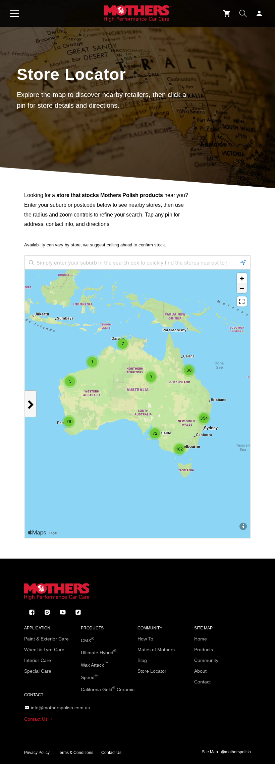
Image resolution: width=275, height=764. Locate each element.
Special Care (37, 671)
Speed (89, 676)
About (200, 671)
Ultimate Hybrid (98, 652)
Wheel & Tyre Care (44, 649)
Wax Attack (94, 664)
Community (206, 660)
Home (200, 638)
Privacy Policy (37, 752)
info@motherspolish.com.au (60, 707)
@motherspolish (236, 752)
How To (145, 638)
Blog (142, 660)
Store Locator (152, 671)
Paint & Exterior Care (46, 638)
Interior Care (37, 660)
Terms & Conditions (75, 752)
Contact (202, 681)
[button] (14, 13)
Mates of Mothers (156, 649)
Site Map (210, 752)
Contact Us (36, 719)
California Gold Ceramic (107, 688)
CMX (87, 639)
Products (203, 649)
